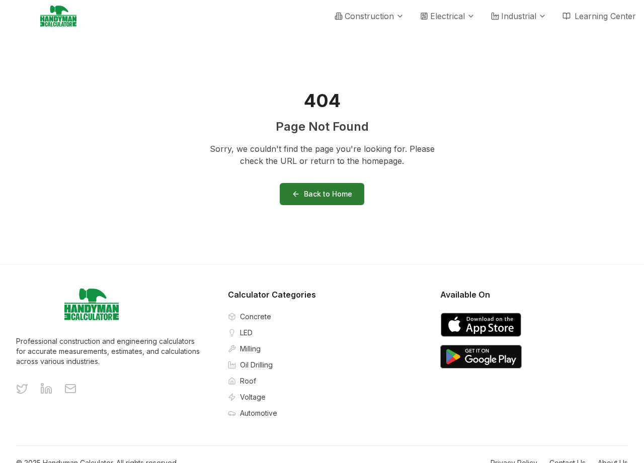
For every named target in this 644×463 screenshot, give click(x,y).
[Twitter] (22, 389)
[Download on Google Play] (481, 357)
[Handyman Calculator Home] (58, 16)
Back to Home (328, 194)
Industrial (518, 16)
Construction (369, 16)
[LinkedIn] (46, 389)
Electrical (447, 16)
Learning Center (605, 16)
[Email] (70, 389)
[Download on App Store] (481, 325)
